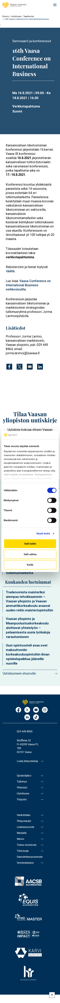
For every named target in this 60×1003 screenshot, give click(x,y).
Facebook (18, 710)
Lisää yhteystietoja (27, 761)
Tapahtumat (28, 16)
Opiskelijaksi (24, 775)
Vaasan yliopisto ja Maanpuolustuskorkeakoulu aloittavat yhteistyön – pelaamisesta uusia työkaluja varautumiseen (28, 628)
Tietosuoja (22, 850)
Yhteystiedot (24, 821)
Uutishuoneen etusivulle (19, 673)
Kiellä (30, 564)
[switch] (51, 500)
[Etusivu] (14, 5)
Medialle (22, 832)
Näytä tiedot (43, 533)
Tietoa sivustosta (26, 844)
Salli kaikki (30, 543)
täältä (10, 271)
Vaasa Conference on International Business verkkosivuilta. (28, 285)
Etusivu (5, 16)
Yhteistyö (22, 787)
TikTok (36, 717)
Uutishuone (16, 16)
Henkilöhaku (23, 815)
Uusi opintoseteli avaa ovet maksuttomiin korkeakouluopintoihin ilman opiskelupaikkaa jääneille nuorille (27, 654)
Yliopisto (22, 799)
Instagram (45, 710)
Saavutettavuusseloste (30, 856)
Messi (20, 838)
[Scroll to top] (52, 995)
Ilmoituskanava (25, 862)
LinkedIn (27, 717)
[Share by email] (30, 367)
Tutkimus (22, 781)
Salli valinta (30, 554)
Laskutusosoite (25, 827)
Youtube (36, 710)
